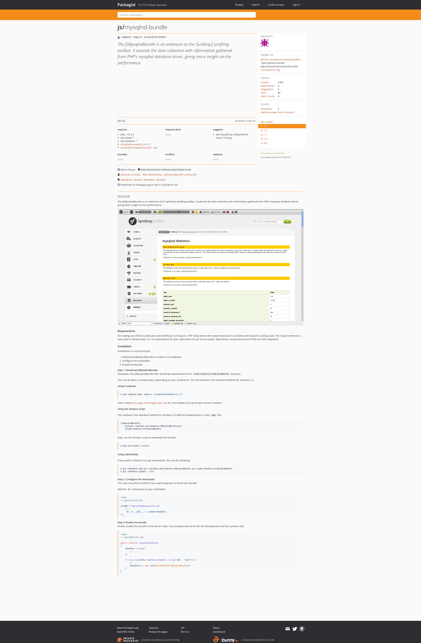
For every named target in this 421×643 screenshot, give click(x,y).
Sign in (296, 4)
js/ (121, 27)
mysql (138, 179)
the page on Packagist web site (150, 402)
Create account (276, 4)
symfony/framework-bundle (136, 147)
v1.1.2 (264, 130)
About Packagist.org (127, 627)
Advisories (266, 108)
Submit (256, 4)
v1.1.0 (264, 138)
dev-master (267, 121)
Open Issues (267, 96)
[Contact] (287, 629)
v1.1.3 (264, 126)
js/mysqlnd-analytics (132, 144)
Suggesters (267, 89)
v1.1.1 (264, 134)
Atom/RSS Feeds (126, 631)
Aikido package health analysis (277, 112)
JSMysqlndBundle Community (180, 174)
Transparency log (270, 69)
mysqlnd (150, 179)
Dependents (267, 85)
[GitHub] (301, 629)
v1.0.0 (264, 143)
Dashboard (219, 631)
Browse (239, 4)
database (127, 179)
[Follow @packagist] (294, 629)
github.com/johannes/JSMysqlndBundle (282, 59)
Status (216, 627)
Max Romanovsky (152, 174)
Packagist (126, 4)
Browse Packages (158, 631)
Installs (265, 82)
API (182, 627)
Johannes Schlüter (131, 174)
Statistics (154, 627)
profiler (162, 179)
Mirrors (185, 631)
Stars (263, 92)
